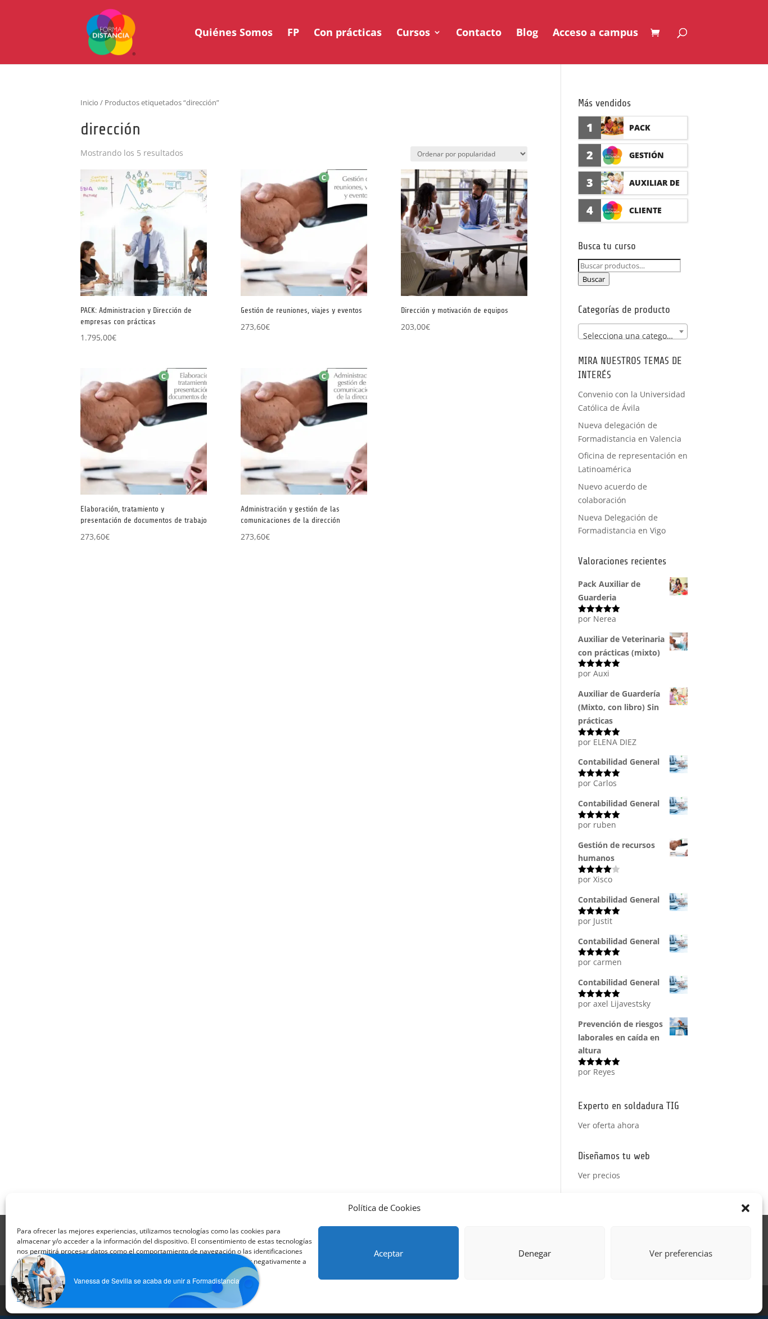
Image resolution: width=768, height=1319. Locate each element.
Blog (527, 33)
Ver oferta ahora (608, 1125)
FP (293, 33)
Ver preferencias (680, 1253)
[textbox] (633, 336)
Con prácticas (348, 33)
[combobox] (633, 331)
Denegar (534, 1253)
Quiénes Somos (234, 33)
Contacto (479, 33)
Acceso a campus (595, 33)
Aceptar (388, 1253)
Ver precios (599, 1175)
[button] (745, 1208)
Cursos (413, 33)
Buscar (593, 279)
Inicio (89, 102)
